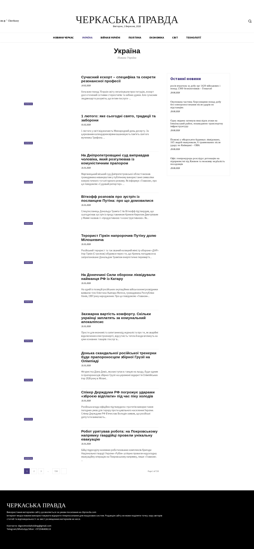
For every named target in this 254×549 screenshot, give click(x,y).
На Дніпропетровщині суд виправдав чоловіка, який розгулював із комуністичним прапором (115, 159)
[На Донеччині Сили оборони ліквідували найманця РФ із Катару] (51, 287)
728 (56, 471)
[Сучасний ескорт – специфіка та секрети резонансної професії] (51, 89)
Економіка (111, 64)
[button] (250, 21)
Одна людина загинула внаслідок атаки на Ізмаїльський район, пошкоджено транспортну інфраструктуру (196, 123)
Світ (150, 64)
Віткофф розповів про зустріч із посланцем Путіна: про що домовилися (117, 198)
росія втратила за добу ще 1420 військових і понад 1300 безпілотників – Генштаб (195, 87)
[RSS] (236, 21)
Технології (159, 64)
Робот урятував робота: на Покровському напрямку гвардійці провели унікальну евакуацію (119, 435)
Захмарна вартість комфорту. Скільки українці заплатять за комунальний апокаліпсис (116, 318)
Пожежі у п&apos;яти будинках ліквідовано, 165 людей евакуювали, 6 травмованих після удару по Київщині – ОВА (195, 142)
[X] (242, 21)
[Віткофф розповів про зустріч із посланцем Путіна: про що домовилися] (51, 209)
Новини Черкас (126, 64)
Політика (140, 64)
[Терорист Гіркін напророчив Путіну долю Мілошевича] (51, 248)
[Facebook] (229, 21)
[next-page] (64, 471)
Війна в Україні (96, 64)
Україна (28, 104)
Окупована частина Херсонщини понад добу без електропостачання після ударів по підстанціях (195, 104)
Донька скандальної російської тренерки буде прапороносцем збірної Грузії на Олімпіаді (118, 357)
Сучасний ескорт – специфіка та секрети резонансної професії (118, 79)
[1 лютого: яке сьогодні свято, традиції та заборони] (51, 128)
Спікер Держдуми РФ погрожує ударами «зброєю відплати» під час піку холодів (118, 394)
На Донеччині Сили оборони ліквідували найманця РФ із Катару (118, 277)
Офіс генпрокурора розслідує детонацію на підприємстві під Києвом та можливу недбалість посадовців (197, 161)
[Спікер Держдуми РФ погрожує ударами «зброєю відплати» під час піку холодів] (51, 404)
